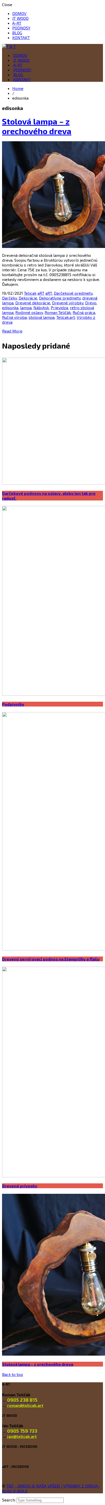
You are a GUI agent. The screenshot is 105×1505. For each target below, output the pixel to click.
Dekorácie (28, 297)
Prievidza (59, 307)
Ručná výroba (14, 317)
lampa (26, 307)
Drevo (90, 302)
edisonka (10, 307)
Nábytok (41, 307)
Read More (12, 330)
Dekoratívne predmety (60, 297)
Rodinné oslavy (29, 312)
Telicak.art (65, 317)
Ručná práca (84, 312)
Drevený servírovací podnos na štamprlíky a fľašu (50, 959)
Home (17, 88)
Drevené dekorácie (32, 302)
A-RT (16, 23)
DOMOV (19, 13)
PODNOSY (21, 27)
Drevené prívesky (19, 1185)
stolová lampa (42, 317)
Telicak (30, 293)
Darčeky (9, 297)
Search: (9, 1499)
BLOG (17, 32)
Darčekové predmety (73, 293)
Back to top (12, 1374)
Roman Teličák (58, 312)
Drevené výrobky (67, 302)
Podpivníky (13, 704)
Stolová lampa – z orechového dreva (36, 126)
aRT (40, 293)
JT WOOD (20, 18)
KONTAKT (21, 37)
